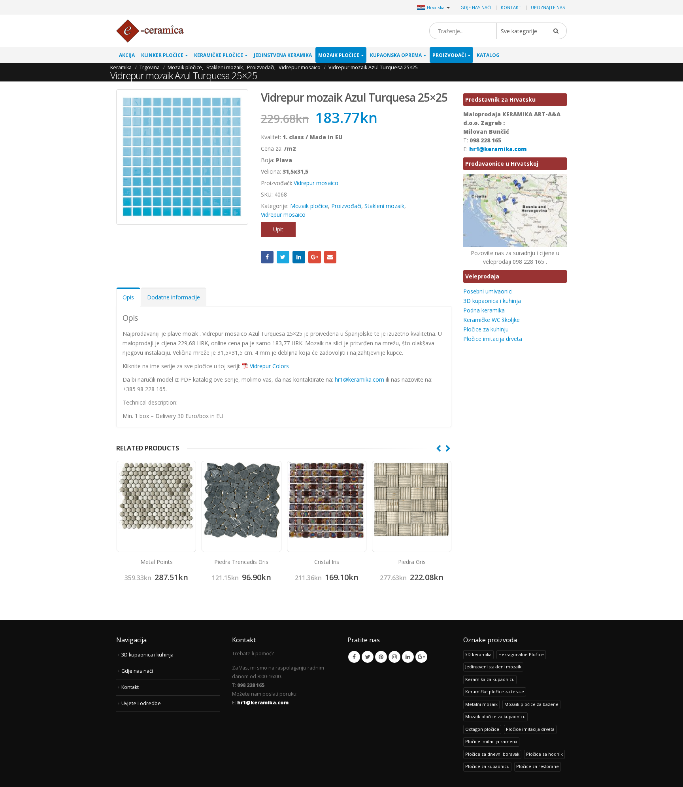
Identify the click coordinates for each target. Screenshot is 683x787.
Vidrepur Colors (269, 366)
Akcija (127, 55)
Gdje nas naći (475, 7)
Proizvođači (449, 55)
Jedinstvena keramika (283, 55)
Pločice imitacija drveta (492, 338)
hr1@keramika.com (360, 379)
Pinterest (381, 657)
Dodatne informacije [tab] (173, 297)
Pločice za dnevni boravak (492, 754)
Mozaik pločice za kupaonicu (495, 716)
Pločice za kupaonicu (487, 766)
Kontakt (511, 7)
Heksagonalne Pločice (521, 654)
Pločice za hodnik (544, 754)
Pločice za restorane (537, 766)
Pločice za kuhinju (486, 329)
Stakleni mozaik (384, 206)
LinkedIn (298, 257)
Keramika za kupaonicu (490, 679)
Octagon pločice (482, 729)
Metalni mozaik (481, 704)
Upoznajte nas (548, 7)
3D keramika (478, 654)
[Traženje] (557, 31)
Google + (314, 257)
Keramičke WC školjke (491, 320)
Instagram (394, 657)
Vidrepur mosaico (316, 183)
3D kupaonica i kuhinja (492, 301)
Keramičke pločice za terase (494, 691)
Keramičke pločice (218, 55)
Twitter (283, 257)
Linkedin (408, 657)
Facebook (267, 257)
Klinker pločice (162, 55)
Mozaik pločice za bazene (531, 704)
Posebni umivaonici (488, 291)
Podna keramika (484, 310)
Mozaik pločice (338, 55)
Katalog (488, 55)
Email (330, 257)
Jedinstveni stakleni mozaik (493, 667)
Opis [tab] (128, 297)
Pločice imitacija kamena (491, 741)
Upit (278, 229)
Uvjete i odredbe (141, 703)
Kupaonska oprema (396, 55)
